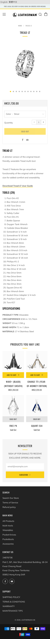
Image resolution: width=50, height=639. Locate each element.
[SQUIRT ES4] (37, 405)
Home (20, 26)
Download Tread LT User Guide (17, 186)
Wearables (7, 530)
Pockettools (8, 539)
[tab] (10, 91)
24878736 (7, 557)
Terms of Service (10, 502)
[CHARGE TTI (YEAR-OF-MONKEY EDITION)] (37, 361)
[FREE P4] (13, 405)
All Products (8, 521)
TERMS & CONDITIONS (13, 601)
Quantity (8, 122)
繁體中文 (13, 2)
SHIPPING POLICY (11, 597)
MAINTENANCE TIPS (12, 610)
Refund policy (9, 507)
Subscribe (23, 474)
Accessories (8, 543)
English (4, 2)
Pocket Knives (9, 534)
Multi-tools (7, 525)
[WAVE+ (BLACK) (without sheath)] (13, 361)
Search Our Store (10, 498)
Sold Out (13, 419)
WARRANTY (8, 606)
